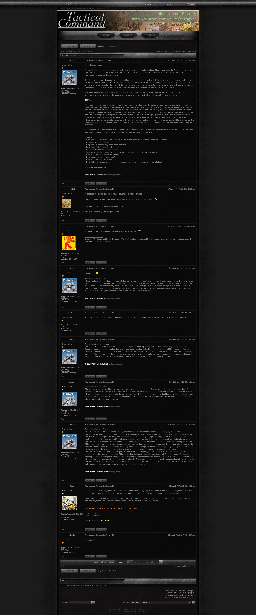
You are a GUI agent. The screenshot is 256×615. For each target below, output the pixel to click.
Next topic (191, 566)
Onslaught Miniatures (95, 8)
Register (69, 4)
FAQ (75, 4)
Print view (65, 566)
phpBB (119, 609)
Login (62, 4)
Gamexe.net (142, 611)
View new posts (177, 51)
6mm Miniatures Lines (78, 8)
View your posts (190, 51)
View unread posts (163, 51)
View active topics (85, 51)
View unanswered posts (68, 51)
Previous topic (180, 566)
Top (62, 184)
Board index (64, 8)
